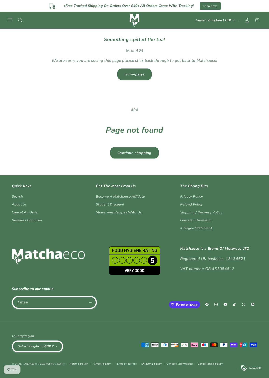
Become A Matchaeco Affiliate (120, 196)
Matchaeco (30, 364)
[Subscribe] (90, 302)
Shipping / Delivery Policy (201, 212)
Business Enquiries (27, 220)
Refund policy (79, 364)
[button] (10, 20)
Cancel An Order (25, 212)
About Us (19, 204)
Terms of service (126, 364)
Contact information (179, 364)
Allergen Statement (196, 228)
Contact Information (196, 220)
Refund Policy (191, 204)
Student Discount (110, 204)
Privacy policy (102, 364)
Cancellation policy (210, 364)
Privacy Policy (191, 196)
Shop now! (210, 6)
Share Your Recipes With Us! (119, 212)
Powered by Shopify (51, 364)
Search (17, 196)
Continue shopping (134, 152)
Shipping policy (151, 364)
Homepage (134, 74)
